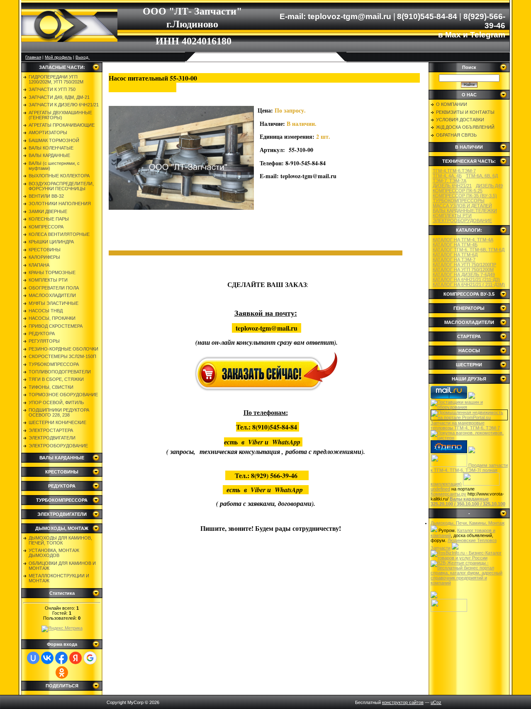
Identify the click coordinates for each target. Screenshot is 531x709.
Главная (33, 57)
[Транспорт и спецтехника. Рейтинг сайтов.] (434, 530)
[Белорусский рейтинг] (434, 596)
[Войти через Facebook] (61, 658)
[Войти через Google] (90, 658)
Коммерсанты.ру (448, 493)
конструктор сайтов (403, 702)
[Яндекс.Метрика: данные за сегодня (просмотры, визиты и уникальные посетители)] (62, 629)
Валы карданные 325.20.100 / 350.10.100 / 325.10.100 (468, 501)
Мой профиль (58, 57)
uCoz (436, 702)
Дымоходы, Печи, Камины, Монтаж (467, 522)
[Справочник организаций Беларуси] (455, 547)
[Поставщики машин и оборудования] (469, 407)
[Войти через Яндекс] (75, 658)
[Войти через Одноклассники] (62, 672)
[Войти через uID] (33, 658)
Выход (83, 57)
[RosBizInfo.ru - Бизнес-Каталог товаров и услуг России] (469, 557)
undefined (440, 488)
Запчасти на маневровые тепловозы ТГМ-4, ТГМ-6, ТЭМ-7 (465, 425)
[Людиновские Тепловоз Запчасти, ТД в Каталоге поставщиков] (471, 397)
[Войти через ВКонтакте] (47, 658)
